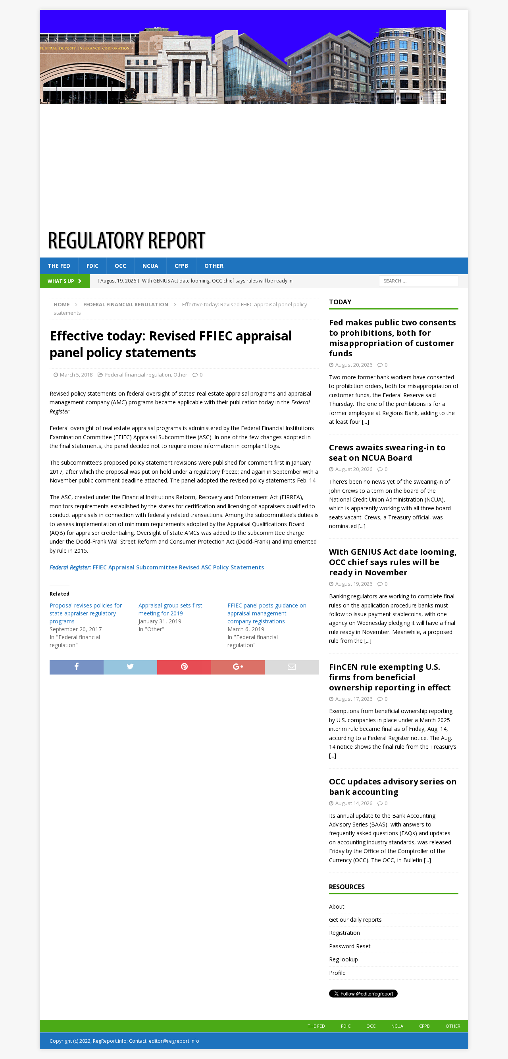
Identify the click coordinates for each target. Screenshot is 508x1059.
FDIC (92, 265)
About (336, 906)
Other (213, 265)
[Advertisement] (254, 163)
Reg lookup (343, 959)
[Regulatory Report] (243, 99)
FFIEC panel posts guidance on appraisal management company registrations (266, 613)
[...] (365, 421)
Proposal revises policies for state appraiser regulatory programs (86, 613)
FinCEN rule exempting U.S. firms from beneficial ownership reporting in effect (390, 677)
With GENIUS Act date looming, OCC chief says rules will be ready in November (393, 562)
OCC (120, 265)
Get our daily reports (355, 919)
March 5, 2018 (76, 374)
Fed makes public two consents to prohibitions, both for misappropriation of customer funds (392, 338)
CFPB (181, 265)
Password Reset (350, 946)
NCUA (150, 265)
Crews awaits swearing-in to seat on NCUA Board (387, 452)
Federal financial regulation (138, 374)
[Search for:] (418, 280)
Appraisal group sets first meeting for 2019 (170, 609)
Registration (344, 932)
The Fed (59, 265)
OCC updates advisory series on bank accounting (393, 786)
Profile (337, 972)
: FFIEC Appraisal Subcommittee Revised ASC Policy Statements (157, 567)
